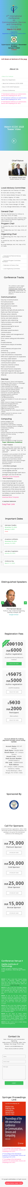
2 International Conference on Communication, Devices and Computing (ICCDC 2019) (14, 98)
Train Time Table (14, 985)
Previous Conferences (8, 90)
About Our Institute (7, 76)
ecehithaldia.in (12, 1179)
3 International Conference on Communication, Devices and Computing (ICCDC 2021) (14, 102)
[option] (14, 602)
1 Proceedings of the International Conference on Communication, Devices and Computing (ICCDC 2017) (13, 1150)
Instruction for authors (8, 457)
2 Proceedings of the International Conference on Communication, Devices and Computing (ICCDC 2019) (13, 1155)
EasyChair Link (8, 504)
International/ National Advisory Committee (11, 256)
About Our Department (8, 80)
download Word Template (10, 497)
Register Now (14, 663)
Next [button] (25, 602)
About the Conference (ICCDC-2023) (12, 83)
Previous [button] (2, 602)
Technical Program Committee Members (11, 261)
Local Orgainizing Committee (11, 268)
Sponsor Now (14, 852)
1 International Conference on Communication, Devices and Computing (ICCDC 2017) (13, 94)
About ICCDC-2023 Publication (10, 87)
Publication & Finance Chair (11, 265)
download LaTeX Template (10, 476)
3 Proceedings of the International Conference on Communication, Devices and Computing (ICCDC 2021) (13, 1161)
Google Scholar (14, 614)
